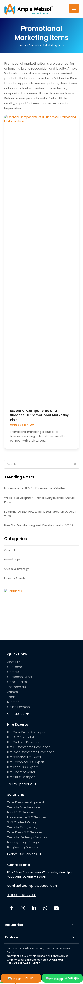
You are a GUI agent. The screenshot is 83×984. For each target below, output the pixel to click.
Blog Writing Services (22, 847)
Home (22, 45)
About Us (14, 662)
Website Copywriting (22, 827)
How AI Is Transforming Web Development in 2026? (38, 525)
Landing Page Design (23, 842)
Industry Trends (14, 578)
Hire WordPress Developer (26, 732)
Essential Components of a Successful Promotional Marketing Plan (39, 415)
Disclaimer (52, 948)
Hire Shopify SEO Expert (24, 757)
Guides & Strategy (22, 424)
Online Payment (19, 707)
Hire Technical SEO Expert (25, 762)
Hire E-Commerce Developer (28, 747)
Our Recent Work (19, 677)
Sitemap (13, 702)
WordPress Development (25, 802)
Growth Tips (12, 559)
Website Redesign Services (27, 837)
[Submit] (75, 464)
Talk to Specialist (19, 784)
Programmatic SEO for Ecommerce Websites (34, 488)
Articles (12, 692)
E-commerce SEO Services (27, 817)
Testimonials (16, 687)
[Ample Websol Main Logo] (28, 9)
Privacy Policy (36, 948)
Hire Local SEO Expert (22, 767)
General (9, 550)
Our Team (14, 667)
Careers (13, 672)
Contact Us (15, 714)
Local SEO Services (21, 812)
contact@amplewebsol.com (32, 885)
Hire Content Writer (21, 772)
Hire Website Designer (23, 742)
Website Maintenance (23, 807)
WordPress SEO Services (25, 832)
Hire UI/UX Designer (21, 777)
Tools (11, 697)
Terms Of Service (17, 948)
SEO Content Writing (22, 822)
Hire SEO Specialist (20, 737)
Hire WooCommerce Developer (30, 752)
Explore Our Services (22, 854)
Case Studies (17, 682)
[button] (74, 8)
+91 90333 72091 (21, 895)
